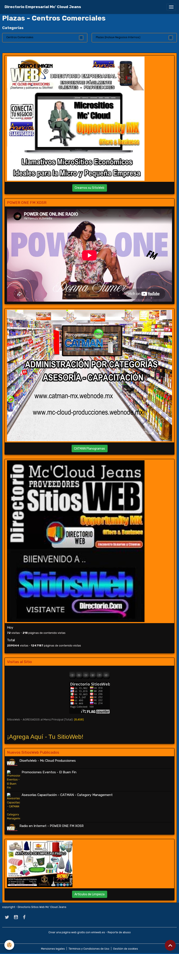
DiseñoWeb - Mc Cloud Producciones (47, 761)
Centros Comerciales (19, 37)
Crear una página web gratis (66, 932)
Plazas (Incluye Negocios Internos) (118, 37)
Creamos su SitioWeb (89, 188)
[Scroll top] (170, 945)
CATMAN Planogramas (89, 448)
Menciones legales (53, 948)
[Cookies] (9, 945)
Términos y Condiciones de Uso (89, 948)
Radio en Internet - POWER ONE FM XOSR (51, 826)
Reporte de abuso (119, 932)
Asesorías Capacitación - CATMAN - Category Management (67, 795)
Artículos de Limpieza (89, 894)
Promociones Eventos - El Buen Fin (49, 772)
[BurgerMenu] (171, 7)
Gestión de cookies (125, 948)
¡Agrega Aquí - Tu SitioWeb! (45, 736)
